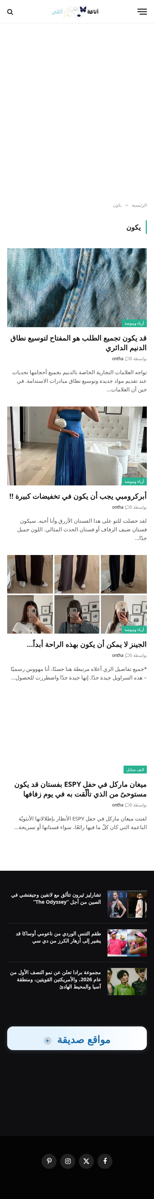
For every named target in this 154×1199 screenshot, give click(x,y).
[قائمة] (142, 12)
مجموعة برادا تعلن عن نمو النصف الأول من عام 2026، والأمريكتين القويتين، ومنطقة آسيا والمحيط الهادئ (55, 979)
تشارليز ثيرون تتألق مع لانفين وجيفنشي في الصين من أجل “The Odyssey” (56, 898)
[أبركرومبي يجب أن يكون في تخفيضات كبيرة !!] (77, 445)
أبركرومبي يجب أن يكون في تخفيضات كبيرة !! (78, 496)
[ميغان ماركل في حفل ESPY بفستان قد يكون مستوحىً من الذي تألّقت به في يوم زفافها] (77, 734)
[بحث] (11, 12)
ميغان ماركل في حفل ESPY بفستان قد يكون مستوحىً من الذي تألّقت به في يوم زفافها (80, 789)
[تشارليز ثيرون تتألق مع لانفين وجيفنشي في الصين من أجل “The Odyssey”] (127, 904)
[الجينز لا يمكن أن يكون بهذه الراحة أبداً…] (77, 594)
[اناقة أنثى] (77, 11)
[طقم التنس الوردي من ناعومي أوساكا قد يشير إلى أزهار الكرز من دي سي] (127, 942)
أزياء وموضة (134, 323)
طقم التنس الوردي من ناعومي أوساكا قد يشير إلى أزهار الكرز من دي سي (58, 937)
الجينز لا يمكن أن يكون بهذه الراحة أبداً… (87, 644)
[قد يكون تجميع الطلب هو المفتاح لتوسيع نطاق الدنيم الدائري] (77, 287)
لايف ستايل (135, 769)
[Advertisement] (77, 113)
